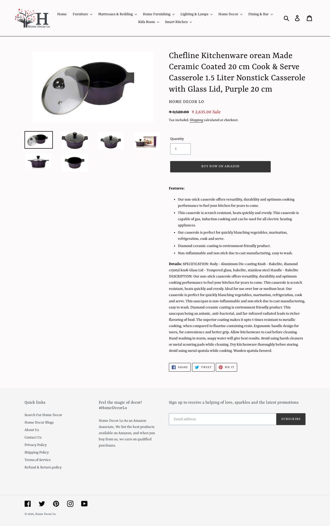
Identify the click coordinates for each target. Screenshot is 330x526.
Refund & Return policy (43, 467)
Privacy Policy (35, 445)
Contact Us (33, 437)
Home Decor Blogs (39, 422)
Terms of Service (37, 460)
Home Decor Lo (45, 514)
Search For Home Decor (43, 415)
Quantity (177, 139)
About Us (31, 430)
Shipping (196, 120)
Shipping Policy (36, 452)
